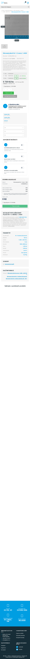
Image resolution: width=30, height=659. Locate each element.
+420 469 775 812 (6, 638)
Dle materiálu (17, 10)
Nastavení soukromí (16, 656)
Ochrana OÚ (24, 656)
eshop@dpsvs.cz (6, 640)
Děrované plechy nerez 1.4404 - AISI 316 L (17, 274)
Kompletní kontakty (20, 637)
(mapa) (8, 634)
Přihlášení (3, 645)
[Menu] (28, 3)
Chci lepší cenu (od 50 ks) (10, 96)
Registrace (3, 647)
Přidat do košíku (9, 93)
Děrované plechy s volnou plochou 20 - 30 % (16, 278)
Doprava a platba (19, 633)
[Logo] (4, 3)
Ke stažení (3, 649)
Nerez (22, 10)
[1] (28, 6)
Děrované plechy (9, 10)
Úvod (3, 10)
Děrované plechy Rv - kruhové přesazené (17, 276)
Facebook (21, 647)
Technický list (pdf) (9, 264)
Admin (9, 656)
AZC (23, 657)
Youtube (20, 649)
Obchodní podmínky (20, 635)
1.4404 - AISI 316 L (6, 11)
